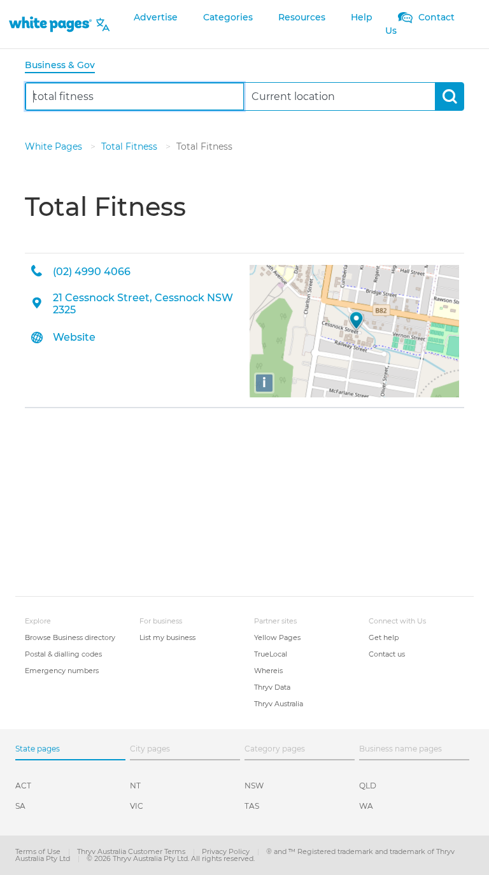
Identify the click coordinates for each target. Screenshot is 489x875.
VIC (136, 806)
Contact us (387, 654)
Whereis (268, 670)
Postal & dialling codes (63, 654)
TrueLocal (270, 654)
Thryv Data (272, 687)
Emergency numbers (62, 670)
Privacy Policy (227, 851)
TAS (251, 806)
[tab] (65, 66)
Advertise (156, 17)
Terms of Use (38, 851)
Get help (384, 637)
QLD (367, 785)
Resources (301, 17)
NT (135, 785)
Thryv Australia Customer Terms (132, 851)
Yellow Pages (277, 637)
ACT (23, 785)
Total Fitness (130, 146)
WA (366, 806)
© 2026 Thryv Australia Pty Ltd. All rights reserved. (171, 858)
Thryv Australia (278, 703)
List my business (167, 637)
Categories (228, 17)
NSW (254, 785)
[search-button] (449, 96)
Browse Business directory (70, 637)
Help (361, 17)
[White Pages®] (50, 24)
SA (20, 806)
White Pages (55, 146)
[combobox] (134, 96)
